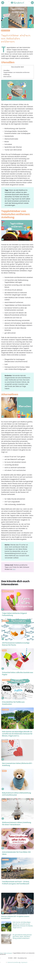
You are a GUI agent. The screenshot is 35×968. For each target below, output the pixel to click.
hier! (14, 569)
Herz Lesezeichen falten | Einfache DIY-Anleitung (17, 764)
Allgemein (5, 709)
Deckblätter (6, 680)
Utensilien (6, 70)
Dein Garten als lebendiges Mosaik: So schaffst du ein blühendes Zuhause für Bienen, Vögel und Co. (17, 733)
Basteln (5, 591)
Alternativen (7, 77)
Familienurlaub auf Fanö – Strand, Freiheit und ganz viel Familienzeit (15, 882)
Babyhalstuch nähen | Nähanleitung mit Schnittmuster (16, 794)
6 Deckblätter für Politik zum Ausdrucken (13, 703)
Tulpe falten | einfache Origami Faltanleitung (14, 614)
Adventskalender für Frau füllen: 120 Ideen (16, 853)
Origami (10, 591)
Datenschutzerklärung (14, 962)
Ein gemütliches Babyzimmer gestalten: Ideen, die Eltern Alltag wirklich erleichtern (22, 936)
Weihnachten (6, 830)
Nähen (4, 770)
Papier (4, 650)
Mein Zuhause (5, 30)
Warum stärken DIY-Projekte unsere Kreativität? (15, 917)
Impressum (24, 962)
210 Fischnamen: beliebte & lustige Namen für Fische (15, 644)
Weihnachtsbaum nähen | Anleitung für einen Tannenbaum (16, 823)
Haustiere (5, 620)
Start (1, 953)
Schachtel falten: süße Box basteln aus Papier (17, 673)
